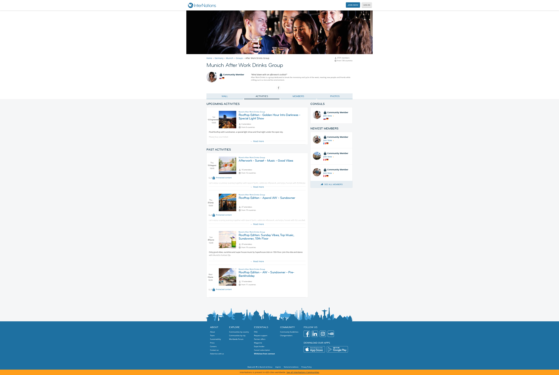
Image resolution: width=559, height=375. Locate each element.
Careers (213, 346)
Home (209, 58)
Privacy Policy (306, 367)
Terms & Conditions (291, 367)
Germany (219, 58)
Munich (229, 58)
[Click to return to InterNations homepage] (201, 5)
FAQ (255, 332)
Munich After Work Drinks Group (252, 112)
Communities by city (237, 335)
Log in (366, 5)
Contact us (214, 350)
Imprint (278, 367)
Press (212, 343)
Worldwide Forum (236, 339)
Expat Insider (259, 346)
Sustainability (215, 339)
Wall (225, 96)
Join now (353, 5)
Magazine (258, 343)
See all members (333, 184)
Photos (335, 96)
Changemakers (286, 335)
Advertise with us (217, 353)
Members (298, 96)
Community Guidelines (289, 332)
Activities (262, 96)
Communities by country (239, 332)
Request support (260, 335)
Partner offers (259, 339)
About (212, 332)
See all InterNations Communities (302, 372)
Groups (239, 58)
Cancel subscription (262, 350)
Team (212, 335)
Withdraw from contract (264, 353)
